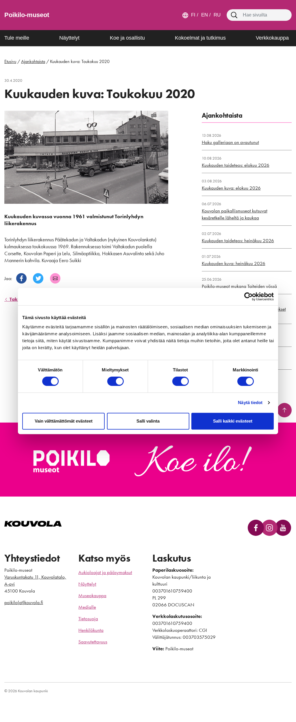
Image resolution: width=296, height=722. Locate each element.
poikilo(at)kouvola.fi (23, 602)
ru (216, 15)
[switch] (115, 381)
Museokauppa (92, 595)
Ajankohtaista (33, 61)
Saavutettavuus (92, 641)
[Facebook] (21, 278)
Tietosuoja (88, 618)
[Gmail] (55, 278)
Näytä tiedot (250, 402)
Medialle (87, 607)
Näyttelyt (69, 38)
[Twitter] (38, 278)
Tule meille (16, 38)
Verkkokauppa (272, 38)
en (204, 15)
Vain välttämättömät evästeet (63, 421)
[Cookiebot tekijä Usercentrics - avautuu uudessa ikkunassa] (248, 296)
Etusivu (10, 61)
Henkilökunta (90, 630)
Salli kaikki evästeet (232, 421)
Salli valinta (148, 421)
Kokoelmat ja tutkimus (200, 38)
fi (193, 15)
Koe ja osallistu (127, 38)
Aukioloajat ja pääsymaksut (105, 572)
